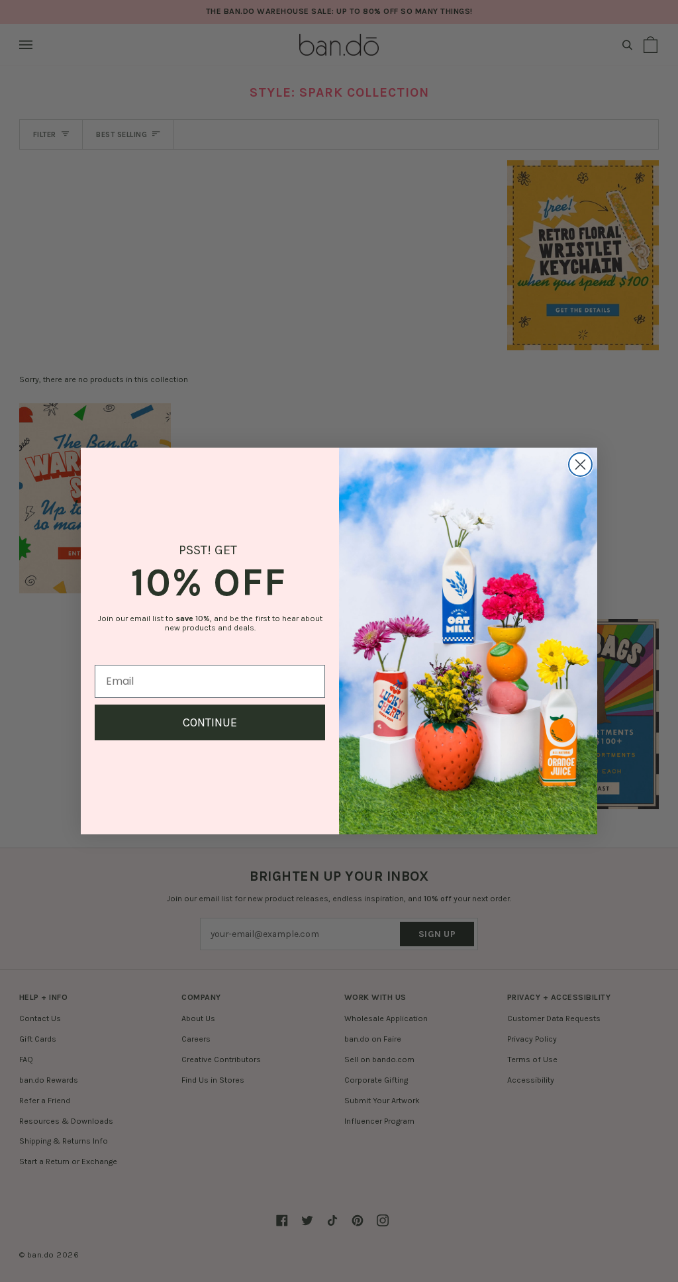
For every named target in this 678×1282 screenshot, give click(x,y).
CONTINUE (210, 722)
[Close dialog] (580, 464)
